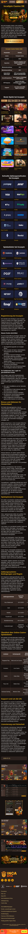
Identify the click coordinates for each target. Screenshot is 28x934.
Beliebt (3, 100)
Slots (23, 100)
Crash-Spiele (15, 101)
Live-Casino (9, 101)
